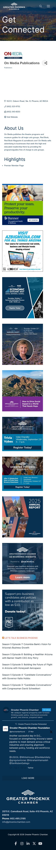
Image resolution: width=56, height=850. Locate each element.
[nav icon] (48, 6)
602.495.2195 (18, 818)
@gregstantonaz (17, 760)
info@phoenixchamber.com (16, 822)
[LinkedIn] (28, 844)
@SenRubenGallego (19, 763)
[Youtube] (40, 844)
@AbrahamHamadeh (37, 760)
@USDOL (14, 757)
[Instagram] (22, 844)
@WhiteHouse (27, 757)
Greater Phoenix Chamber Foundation (30, 727)
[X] (34, 844)
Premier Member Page (14, 165)
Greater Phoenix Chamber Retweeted (32, 724)
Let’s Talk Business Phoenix (21, 638)
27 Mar (31, 732)
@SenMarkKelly (42, 757)
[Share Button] (45, 63)
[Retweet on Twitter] (16, 724)
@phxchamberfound (17, 732)
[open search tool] (40, 6)
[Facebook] (16, 844)
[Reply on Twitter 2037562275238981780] (11, 768)
